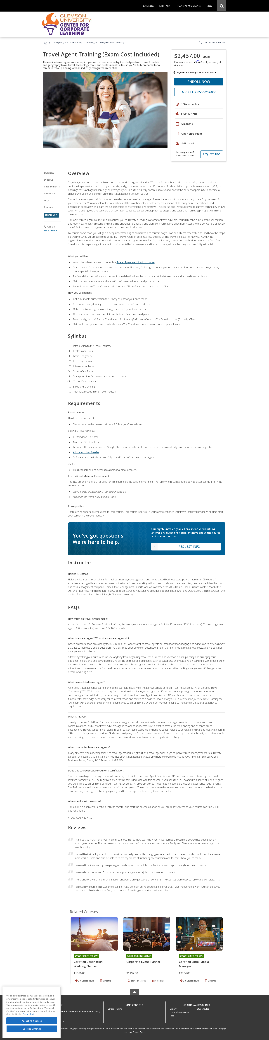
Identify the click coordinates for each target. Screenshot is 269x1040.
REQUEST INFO (211, 154)
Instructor (49, 193)
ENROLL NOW (199, 81)
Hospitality (77, 42)
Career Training (115, 1008)
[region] (31, 1012)
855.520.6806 (50, 230)
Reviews (48, 207)
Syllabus (48, 179)
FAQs (47, 200)
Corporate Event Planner (143, 962)
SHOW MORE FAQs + (80, 818)
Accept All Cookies (32, 1020)
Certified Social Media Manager (194, 964)
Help (172, 1015)
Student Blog (203, 1008)
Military (173, 1008)
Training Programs (60, 42)
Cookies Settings (32, 1028)
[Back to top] (134, 1004)
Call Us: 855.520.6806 (212, 42)
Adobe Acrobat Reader (86, 452)
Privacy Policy (139, 1032)
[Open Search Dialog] (221, 5)
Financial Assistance (179, 1012)
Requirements (52, 186)
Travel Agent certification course (136, 262)
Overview (49, 172)
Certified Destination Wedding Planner (88, 964)
